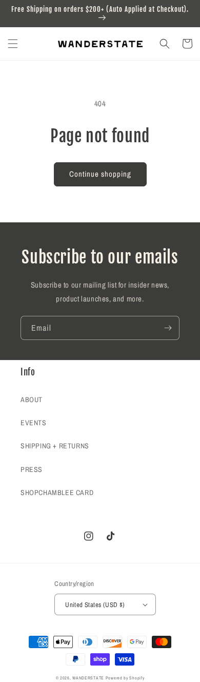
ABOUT (32, 399)
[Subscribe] (167, 328)
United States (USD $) (95, 604)
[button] (13, 43)
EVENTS (34, 422)
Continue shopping (100, 173)
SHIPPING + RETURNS (55, 445)
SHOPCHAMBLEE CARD (57, 492)
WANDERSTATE (88, 678)
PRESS (32, 469)
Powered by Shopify (125, 678)
